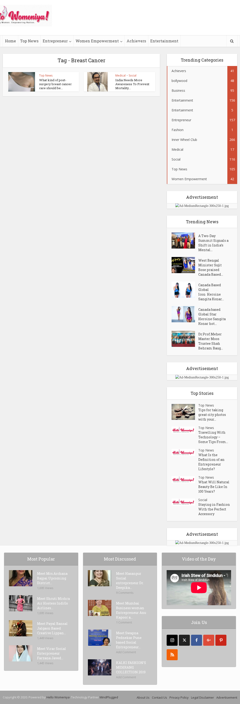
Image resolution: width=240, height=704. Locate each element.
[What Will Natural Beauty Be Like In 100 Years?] (185, 479)
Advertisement (226, 697)
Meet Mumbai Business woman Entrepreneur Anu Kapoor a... (131, 610)
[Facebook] (196, 640)
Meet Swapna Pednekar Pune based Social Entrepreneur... (129, 640)
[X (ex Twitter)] (184, 640)
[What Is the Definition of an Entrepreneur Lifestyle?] (185, 452)
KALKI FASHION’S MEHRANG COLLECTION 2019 (131, 667)
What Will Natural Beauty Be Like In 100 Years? (213, 487)
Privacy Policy (179, 697)
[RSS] (172, 654)
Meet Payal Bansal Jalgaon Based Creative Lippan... (52, 628)
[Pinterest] (220, 640)
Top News (29, 40)
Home (10, 40)
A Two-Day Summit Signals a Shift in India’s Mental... (213, 243)
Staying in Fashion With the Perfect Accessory (214, 509)
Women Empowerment (97, 40)
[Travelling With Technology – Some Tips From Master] (185, 430)
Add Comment (126, 652)
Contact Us (159, 697)
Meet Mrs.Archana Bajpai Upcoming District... (52, 578)
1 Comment (124, 622)
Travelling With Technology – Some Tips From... (213, 437)
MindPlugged (109, 697)
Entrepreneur (55, 40)
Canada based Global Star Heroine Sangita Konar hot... (212, 316)
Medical (120, 75)
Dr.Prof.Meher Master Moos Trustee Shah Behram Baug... (210, 341)
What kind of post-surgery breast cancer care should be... (55, 84)
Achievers (136, 40)
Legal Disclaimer (202, 697)
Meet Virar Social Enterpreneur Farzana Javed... (51, 653)
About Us (143, 697)
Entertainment (164, 40)
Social (132, 75)
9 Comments (125, 592)
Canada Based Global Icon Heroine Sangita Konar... (211, 292)
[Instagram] (172, 640)
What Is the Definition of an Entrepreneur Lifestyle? (211, 462)
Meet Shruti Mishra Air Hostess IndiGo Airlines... (53, 603)
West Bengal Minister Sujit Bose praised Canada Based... (210, 267)
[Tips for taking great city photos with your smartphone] (185, 412)
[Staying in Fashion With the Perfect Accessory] (185, 502)
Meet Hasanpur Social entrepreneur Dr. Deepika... (130, 580)
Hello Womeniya (58, 697)
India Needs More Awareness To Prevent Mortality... (132, 84)
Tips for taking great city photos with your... (212, 415)
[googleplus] (208, 640)
